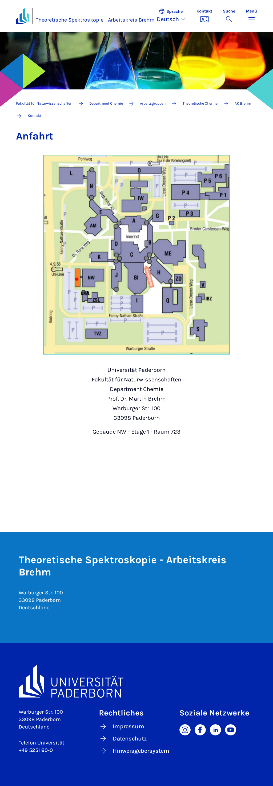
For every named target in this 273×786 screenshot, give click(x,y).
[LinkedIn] (215, 729)
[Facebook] (200, 729)
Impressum (128, 726)
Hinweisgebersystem (141, 750)
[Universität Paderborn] (136, 681)
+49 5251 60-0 (36, 750)
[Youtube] (230, 729)
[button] (174, 16)
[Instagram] (185, 729)
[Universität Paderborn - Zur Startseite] (22, 16)
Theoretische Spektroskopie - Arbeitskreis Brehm (95, 20)
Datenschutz (130, 738)
